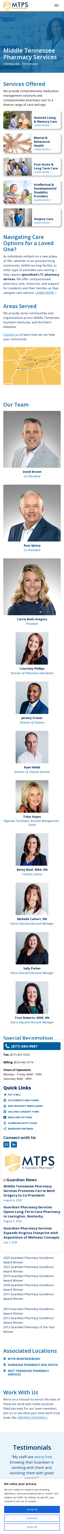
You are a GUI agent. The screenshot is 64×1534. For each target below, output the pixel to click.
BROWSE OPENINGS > (33, 1417)
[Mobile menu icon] (57, 5)
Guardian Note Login (22, 1123)
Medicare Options (20, 1117)
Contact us (11, 335)
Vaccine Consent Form (23, 1111)
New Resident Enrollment (25, 1106)
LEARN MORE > (43, 125)
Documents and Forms (23, 1100)
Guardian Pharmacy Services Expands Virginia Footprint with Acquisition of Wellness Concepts (31, 1233)
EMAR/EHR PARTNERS (20, 1128)
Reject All (32, 1526)
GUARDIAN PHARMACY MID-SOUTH (33, 1365)
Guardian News (22, 1179)
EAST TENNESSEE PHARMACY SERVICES (28, 1372)
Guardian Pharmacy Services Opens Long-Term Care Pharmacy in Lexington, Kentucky (31, 1211)
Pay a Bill (14, 1094)
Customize (32, 1518)
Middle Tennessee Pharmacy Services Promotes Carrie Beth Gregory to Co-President (29, 1190)
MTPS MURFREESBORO (24, 1359)
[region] (32, 1506)
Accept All (32, 1509)
